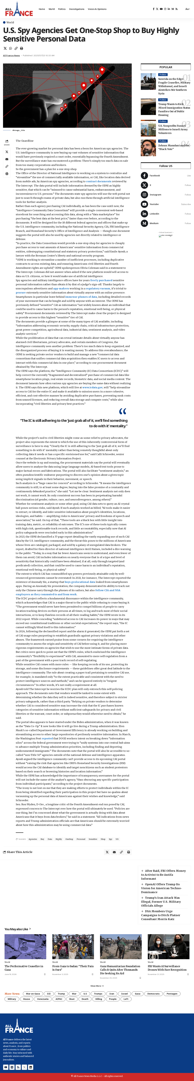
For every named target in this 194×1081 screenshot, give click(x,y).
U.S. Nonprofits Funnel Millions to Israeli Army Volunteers (173, 129)
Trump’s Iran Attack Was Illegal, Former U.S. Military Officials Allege (161, 901)
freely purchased (101, 280)
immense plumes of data (81, 296)
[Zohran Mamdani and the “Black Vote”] (148, 148)
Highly (59, 839)
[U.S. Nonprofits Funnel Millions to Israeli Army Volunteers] (148, 128)
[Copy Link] (16, 48)
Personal (81, 839)
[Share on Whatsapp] (10, 48)
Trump (61, 993)
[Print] (21, 48)
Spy (110, 839)
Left (126, 999)
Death (85, 999)
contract (91, 181)
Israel (124, 993)
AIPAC (59, 999)
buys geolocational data (80, 581)
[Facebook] (153, 9)
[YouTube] (161, 9)
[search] (181, 9)
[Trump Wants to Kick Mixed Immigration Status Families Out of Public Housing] (148, 106)
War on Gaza (33, 993)
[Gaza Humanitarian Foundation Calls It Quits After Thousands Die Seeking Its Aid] (121, 946)
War (74, 993)
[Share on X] (5, 48)
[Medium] (173, 9)
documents (104, 181)
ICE (49, 993)
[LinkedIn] (169, 9)
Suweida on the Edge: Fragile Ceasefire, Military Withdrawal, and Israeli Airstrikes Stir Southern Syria (174, 86)
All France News (11, 55)
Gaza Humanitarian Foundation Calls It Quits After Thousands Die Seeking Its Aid (120, 970)
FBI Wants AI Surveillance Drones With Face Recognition (167, 968)
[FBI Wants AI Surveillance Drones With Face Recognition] (168, 946)
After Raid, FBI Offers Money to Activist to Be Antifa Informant (163, 874)
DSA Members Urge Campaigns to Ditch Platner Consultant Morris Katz (160, 915)
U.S (117, 839)
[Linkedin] (30, 1067)
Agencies (33, 839)
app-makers (61, 288)
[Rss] (177, 9)
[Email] (6, 159)
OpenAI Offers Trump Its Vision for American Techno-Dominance (161, 888)
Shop (103, 839)
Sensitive (93, 839)
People (113, 999)
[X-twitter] (24, 1067)
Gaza (137, 993)
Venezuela (42, 999)
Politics (162, 74)
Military (12, 999)
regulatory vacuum (98, 288)
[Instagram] (165, 9)
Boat (72, 999)
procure (21, 292)
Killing (98, 999)
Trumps (98, 993)
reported (47, 738)
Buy (42, 839)
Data (50, 839)
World (10, 22)
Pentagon (172, 993)
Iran (111, 993)
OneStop (69, 839)
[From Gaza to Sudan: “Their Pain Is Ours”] (73, 946)
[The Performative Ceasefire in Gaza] (25, 946)
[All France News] (18, 9)
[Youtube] (166, 204)
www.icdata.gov (92, 387)
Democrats (153, 993)
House (26, 999)
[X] (157, 9)
